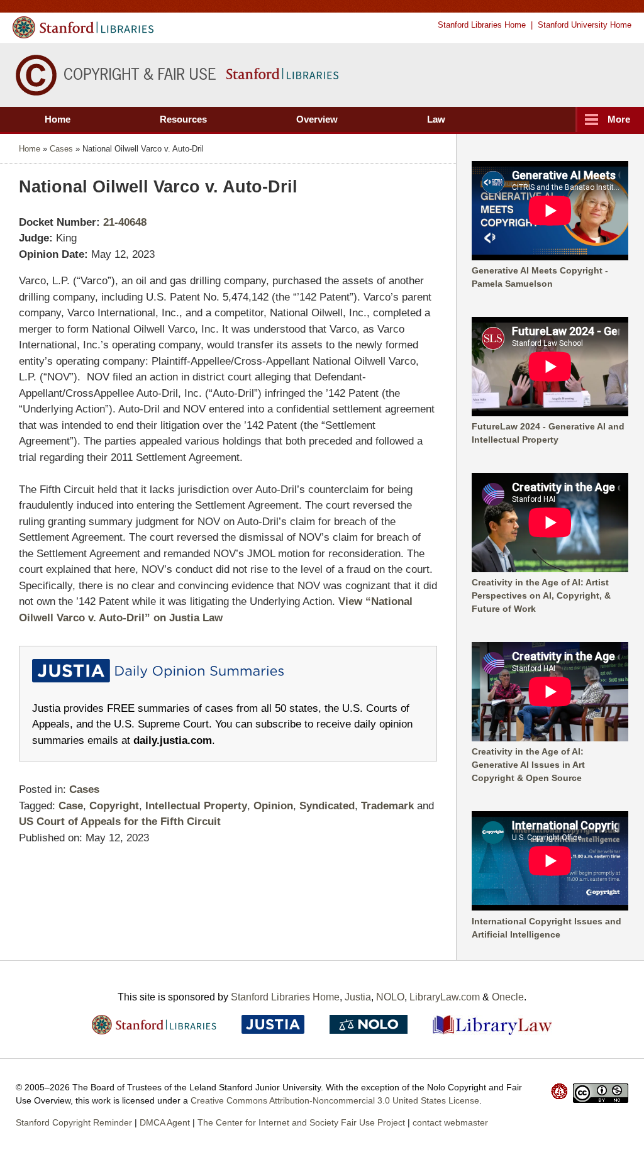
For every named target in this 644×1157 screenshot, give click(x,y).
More (619, 119)
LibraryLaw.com (444, 997)
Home (57, 119)
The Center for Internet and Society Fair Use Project (301, 1122)
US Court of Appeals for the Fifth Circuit (120, 822)
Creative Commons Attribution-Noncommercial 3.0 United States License (335, 1100)
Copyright (114, 806)
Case (70, 806)
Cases (61, 148)
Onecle (508, 997)
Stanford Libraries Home (482, 25)
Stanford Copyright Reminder (74, 1122)
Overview (317, 119)
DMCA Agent (165, 1122)
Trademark (387, 806)
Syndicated (327, 806)
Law (436, 119)
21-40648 (125, 222)
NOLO (390, 997)
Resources (183, 119)
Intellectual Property (196, 806)
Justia (358, 997)
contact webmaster (450, 1122)
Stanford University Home (584, 25)
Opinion (273, 806)
